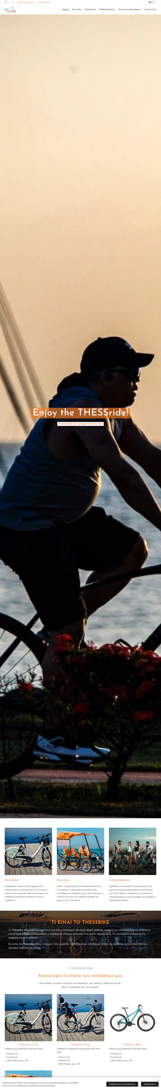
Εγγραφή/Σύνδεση (27, 2)
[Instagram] (12, 2)
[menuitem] (66, 9)
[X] (9, 2)
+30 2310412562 (44, 2)
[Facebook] (5, 2)
